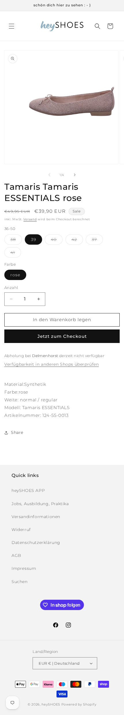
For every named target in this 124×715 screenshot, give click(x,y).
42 (77, 241)
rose (15, 274)
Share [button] (17, 432)
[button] (11, 26)
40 (57, 241)
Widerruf (21, 529)
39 (33, 239)
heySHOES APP (28, 490)
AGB (16, 555)
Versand (30, 219)
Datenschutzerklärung (36, 542)
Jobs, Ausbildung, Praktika (40, 503)
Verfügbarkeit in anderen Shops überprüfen (51, 364)
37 (97, 241)
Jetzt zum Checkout (62, 336)
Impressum (24, 568)
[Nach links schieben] (49, 174)
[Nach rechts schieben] (74, 174)
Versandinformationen (36, 516)
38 (16, 241)
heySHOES (51, 704)
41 (15, 254)
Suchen (20, 581)
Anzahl (11, 287)
